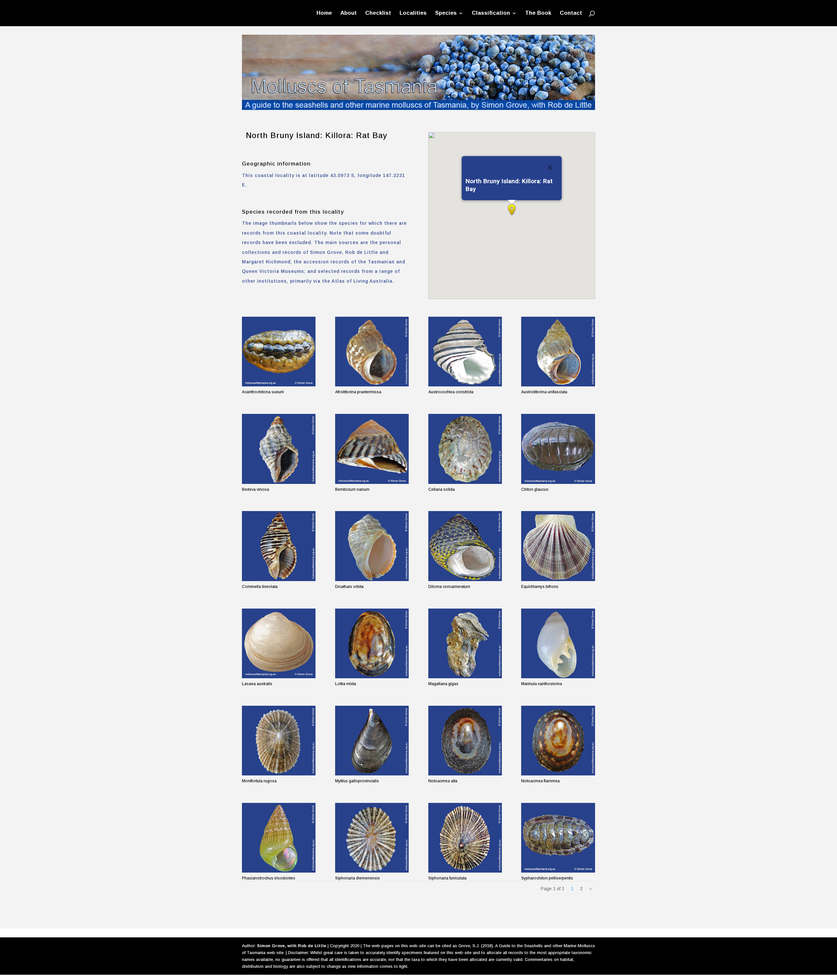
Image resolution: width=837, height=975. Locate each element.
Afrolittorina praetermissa (358, 392)
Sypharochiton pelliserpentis (547, 878)
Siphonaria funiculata (447, 878)
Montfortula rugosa (259, 781)
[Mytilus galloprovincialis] (372, 740)
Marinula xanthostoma (541, 684)
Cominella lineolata (260, 586)
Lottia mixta (345, 684)
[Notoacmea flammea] (558, 740)
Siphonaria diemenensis (357, 878)
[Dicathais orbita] (372, 546)
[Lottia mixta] (372, 643)
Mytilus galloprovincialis (357, 781)
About (348, 13)
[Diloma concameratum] (465, 546)
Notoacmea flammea (540, 781)
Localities (413, 13)
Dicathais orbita (349, 586)
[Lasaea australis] (279, 643)
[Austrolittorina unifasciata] (558, 351)
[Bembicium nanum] (372, 449)
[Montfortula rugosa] (279, 740)
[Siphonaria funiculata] (465, 838)
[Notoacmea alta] (465, 740)
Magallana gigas (443, 684)
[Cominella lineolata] (279, 546)
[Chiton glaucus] (558, 449)
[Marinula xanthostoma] (558, 643)
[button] (511, 210)
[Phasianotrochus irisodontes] (279, 838)
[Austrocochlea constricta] (465, 351)
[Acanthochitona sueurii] (279, 351)
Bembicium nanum (352, 489)
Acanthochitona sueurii (263, 392)
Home (324, 13)
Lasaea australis (257, 684)
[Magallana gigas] (465, 643)
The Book (538, 13)
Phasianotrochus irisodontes (268, 878)
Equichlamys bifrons (539, 586)
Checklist (378, 13)
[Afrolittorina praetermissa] (372, 351)
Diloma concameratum (449, 586)
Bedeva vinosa (255, 489)
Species (446, 13)
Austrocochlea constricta (450, 392)
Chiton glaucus (535, 489)
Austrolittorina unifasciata (544, 392)
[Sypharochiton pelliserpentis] (558, 838)
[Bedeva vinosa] (279, 449)
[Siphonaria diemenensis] (372, 838)
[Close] (550, 168)
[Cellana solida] (465, 449)
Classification (491, 13)
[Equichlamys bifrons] (558, 546)
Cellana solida (441, 489)
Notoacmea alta (442, 781)
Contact (571, 13)
